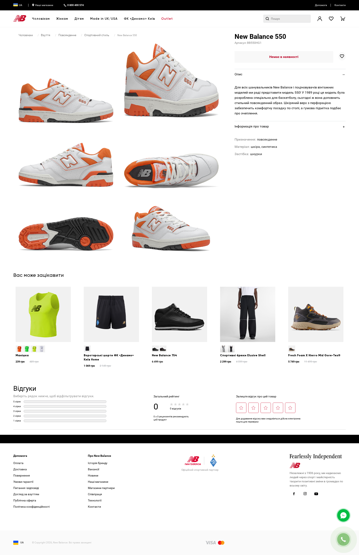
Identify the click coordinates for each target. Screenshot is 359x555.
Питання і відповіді (26, 488)
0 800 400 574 (75, 5)
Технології (94, 500)
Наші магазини (44, 5)
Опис (238, 74)
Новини (93, 475)
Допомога (321, 5)
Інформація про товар (252, 126)
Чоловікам (41, 19)
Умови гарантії (23, 481)
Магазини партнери (101, 488)
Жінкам (62, 19)
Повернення (21, 475)
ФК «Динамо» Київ (139, 19)
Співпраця (95, 494)
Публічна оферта (24, 500)
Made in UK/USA (104, 19)
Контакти (340, 5)
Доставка (20, 469)
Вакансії (93, 469)
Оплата (18, 463)
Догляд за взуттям (26, 494)
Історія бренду (97, 463)
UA (20, 5)
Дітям (79, 19)
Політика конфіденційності (31, 506)
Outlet (167, 19)
